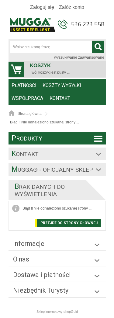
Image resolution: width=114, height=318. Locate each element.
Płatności (24, 85)
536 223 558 (88, 24)
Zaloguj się (42, 7)
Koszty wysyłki (62, 85)
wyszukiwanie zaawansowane (79, 57)
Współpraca (27, 98)
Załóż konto (71, 7)
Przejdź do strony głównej (69, 223)
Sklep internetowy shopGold (57, 311)
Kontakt (60, 98)
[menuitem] (24, 85)
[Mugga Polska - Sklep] (33, 30)
